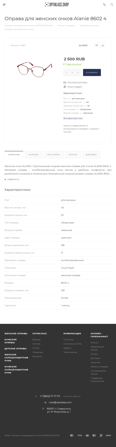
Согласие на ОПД (72, 344)
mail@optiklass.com (60, 402)
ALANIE (83, 45)
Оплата (73, 155)
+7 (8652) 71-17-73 (50, 396)
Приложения (70, 352)
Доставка (91, 155)
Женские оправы (16, 333)
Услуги (35, 348)
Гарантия (95, 362)
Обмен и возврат (99, 366)
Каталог (95, 342)
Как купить (53, 155)
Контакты (37, 356)
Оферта (67, 348)
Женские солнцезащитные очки (16, 357)
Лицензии (37, 352)
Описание (13, 155)
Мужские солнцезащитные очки (16, 369)
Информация (72, 333)
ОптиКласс (39, 333)
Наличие (33, 155)
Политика (68, 339)
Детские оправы (15, 348)
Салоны (36, 344)
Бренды (36, 339)
